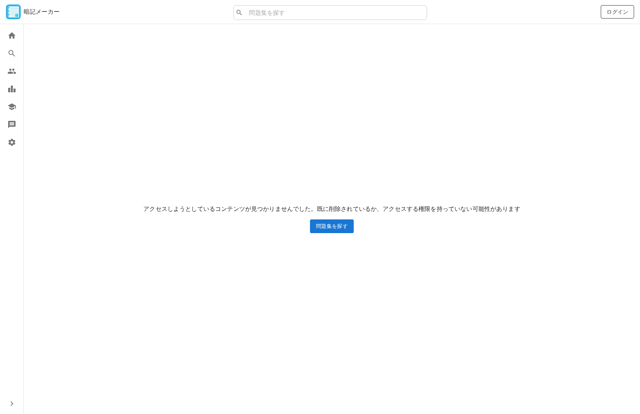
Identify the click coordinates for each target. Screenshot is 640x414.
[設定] (11, 142)
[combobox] (335, 12)
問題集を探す (332, 226)
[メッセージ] (11, 124)
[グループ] (11, 71)
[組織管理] (11, 107)
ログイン (617, 12)
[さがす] (11, 53)
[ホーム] (11, 35)
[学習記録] (11, 89)
